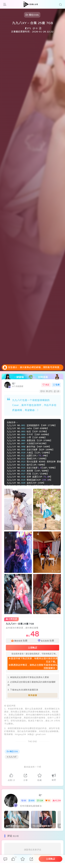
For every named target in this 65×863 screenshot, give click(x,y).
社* (13, 383)
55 (25, 801)
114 (41, 801)
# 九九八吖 (11, 757)
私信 (58, 385)
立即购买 (32, 647)
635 (32, 801)
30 (49, 801)
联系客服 (32, 695)
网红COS (14, 751)
